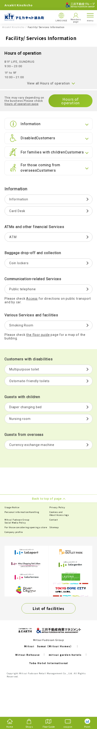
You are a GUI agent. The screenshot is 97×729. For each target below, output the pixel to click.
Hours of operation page (21, 104)
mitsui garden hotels (65, 654)
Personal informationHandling (22, 512)
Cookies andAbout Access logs (59, 513)
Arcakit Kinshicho (13, 27)
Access (32, 298)
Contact (53, 519)
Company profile (14, 532)
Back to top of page (86, 708)
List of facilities (48, 608)
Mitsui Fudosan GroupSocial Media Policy (17, 521)
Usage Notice (12, 507)
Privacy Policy (57, 507)
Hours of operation (70, 100)
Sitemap (54, 527)
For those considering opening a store (26, 527)
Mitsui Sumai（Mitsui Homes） (48, 646)
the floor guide (38, 335)
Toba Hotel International (48, 663)
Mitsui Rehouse (27, 654)
